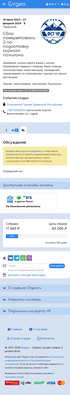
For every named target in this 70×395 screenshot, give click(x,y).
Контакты (47, 338)
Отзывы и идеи (19, 338)
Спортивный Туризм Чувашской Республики (34, 104)
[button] (52, 4)
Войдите (10, 151)
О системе (39, 329)
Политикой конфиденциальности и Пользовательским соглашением (34, 360)
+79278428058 (16, 110)
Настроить (57, 265)
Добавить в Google (27, 275)
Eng (66, 4)
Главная (16, 329)
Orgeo (25, 347)
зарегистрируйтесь (31, 151)
